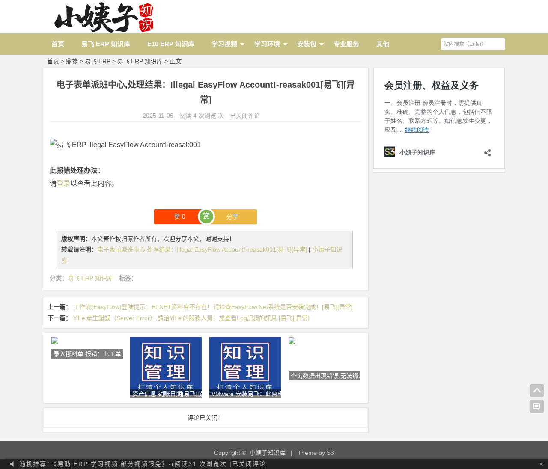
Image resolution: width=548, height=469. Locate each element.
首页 (57, 43)
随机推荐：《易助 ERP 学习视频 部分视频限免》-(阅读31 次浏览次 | (142, 463)
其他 (382, 43)
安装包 (306, 43)
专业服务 (346, 43)
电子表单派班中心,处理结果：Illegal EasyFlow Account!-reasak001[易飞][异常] (203, 249)
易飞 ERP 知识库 (105, 43)
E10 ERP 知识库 (170, 43)
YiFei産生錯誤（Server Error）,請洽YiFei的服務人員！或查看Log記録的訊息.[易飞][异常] (191, 318)
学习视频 (224, 43)
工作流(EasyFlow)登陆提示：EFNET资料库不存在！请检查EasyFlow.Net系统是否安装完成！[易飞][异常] (213, 306)
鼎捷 (72, 61)
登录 (63, 183)
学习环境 (267, 43)
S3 (330, 452)
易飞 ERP (97, 61)
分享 (232, 216)
